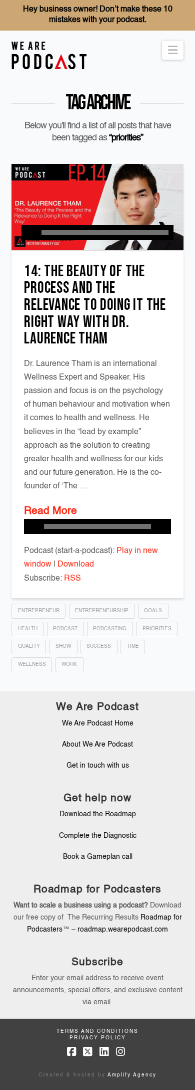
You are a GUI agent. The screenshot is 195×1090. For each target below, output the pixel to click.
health (28, 628)
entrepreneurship (101, 610)
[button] (173, 50)
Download (76, 565)
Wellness (32, 664)
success (98, 646)
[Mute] (163, 526)
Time (133, 646)
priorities (157, 628)
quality (29, 646)
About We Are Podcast (97, 744)
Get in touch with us (97, 765)
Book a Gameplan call (97, 856)
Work (69, 664)
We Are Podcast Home (98, 723)
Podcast (65, 628)
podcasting (109, 628)
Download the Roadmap (98, 814)
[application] (97, 232)
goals (153, 610)
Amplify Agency (132, 1074)
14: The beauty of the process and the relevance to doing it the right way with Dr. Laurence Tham (95, 305)
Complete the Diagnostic (97, 835)
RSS (72, 579)
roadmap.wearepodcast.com (123, 929)
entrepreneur (39, 610)
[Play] (29, 232)
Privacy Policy (98, 1037)
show (63, 646)
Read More (50, 511)
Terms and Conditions (97, 1031)
